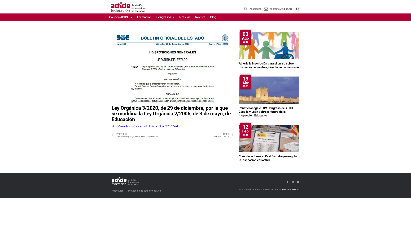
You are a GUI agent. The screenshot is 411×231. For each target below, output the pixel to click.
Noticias (184, 17)
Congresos (163, 17)
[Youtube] (298, 182)
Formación (144, 17)
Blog (213, 17)
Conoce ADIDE (119, 17)
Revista (200, 17)
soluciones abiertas (291, 189)
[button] (297, 9)
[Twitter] (293, 182)
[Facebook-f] (288, 182)
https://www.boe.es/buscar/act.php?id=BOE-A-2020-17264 (145, 126)
